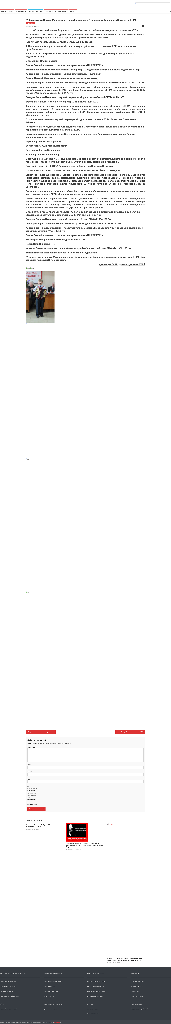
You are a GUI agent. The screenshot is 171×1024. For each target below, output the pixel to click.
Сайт (28, 779)
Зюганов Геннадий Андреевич (96, 981)
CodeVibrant (57, 1022)
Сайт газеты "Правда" (6, 991)
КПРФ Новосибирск (49, 986)
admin (37, 26)
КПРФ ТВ (90, 1004)
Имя (29, 764)
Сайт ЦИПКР (135, 991)
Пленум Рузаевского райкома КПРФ (132, 732)
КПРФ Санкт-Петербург (51, 991)
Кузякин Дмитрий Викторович (96, 991)
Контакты (73, 11)
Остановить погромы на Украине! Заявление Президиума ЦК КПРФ (41, 825)
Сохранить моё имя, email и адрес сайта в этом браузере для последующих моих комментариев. (32, 796)
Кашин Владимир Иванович (95, 986)
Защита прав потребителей (139, 1009)
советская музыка (92, 1009)
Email (29, 772)
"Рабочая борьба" (136, 1004)
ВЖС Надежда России (35, 11)
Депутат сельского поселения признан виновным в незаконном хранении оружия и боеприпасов (42, 732)
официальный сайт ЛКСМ (7, 986)
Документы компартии (50, 1009)
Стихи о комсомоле (93, 1014)
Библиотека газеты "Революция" (54, 1004)
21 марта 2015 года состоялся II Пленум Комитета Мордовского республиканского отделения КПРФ (124, 959)
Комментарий (32, 747)
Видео (11, 11)
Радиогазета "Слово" (137, 986)
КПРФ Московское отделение (53, 981)
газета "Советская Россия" (8, 1009)
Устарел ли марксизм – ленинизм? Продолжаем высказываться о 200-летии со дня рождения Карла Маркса (84, 845)
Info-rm (2, 1004)
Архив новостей (21, 11)
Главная (3, 11)
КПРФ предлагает (60, 11)
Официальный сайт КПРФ (8, 981)
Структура (48, 11)
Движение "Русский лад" (138, 981)
